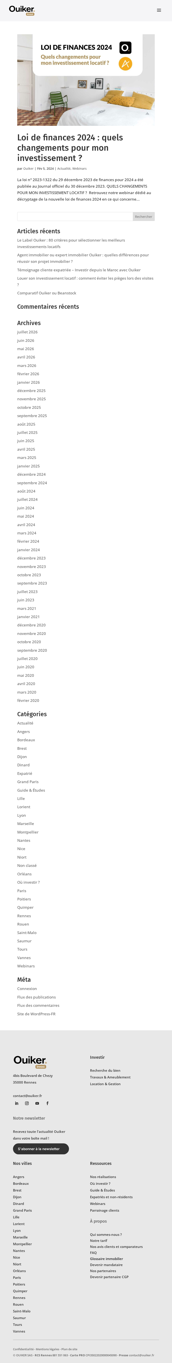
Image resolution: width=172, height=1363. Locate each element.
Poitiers (24, 899)
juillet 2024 (27, 499)
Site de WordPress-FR (36, 1013)
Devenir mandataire (106, 1264)
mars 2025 (26, 457)
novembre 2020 (31, 633)
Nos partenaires (103, 1271)
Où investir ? (28, 882)
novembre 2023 (31, 566)
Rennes (24, 915)
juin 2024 (25, 507)
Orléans (24, 874)
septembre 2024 (32, 482)
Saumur (24, 940)
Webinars (79, 168)
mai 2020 (25, 675)
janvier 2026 (28, 382)
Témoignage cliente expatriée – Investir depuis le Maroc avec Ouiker (79, 269)
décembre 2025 (31, 390)
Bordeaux (26, 739)
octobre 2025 (29, 407)
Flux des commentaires (38, 1005)
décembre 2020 (31, 625)
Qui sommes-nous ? (106, 1234)
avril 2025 (26, 449)
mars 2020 (26, 692)
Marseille (25, 823)
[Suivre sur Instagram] (26, 1103)
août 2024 (26, 491)
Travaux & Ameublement (110, 1077)
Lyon (21, 815)
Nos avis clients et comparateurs (116, 1246)
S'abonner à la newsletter (39, 1149)
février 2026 (28, 373)
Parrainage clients (104, 1210)
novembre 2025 (31, 398)
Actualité (64, 168)
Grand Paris (28, 781)
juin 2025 (25, 440)
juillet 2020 (27, 658)
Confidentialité (23, 1349)
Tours (22, 949)
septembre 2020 (32, 650)
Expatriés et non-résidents (111, 1197)
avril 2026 (26, 357)
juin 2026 (25, 340)
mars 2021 (26, 608)
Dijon (22, 756)
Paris (21, 890)
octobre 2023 (29, 574)
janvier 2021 (28, 616)
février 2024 (28, 541)
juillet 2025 (27, 432)
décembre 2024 (31, 474)
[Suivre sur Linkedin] (16, 1103)
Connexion (27, 988)
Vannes (24, 957)
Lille (21, 798)
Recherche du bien (105, 1070)
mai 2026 (25, 348)
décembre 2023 (31, 558)
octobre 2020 (29, 641)
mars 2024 (26, 533)
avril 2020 (26, 683)
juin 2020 (25, 666)
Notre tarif (98, 1240)
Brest (22, 748)
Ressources (101, 1163)
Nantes (23, 840)
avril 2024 (26, 524)
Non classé (27, 865)
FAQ (93, 1252)
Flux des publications (36, 997)
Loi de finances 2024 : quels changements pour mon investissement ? (70, 147)
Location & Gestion (105, 1084)
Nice (21, 848)
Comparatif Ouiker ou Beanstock (46, 293)
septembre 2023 (32, 583)
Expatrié (24, 773)
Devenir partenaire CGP (109, 1277)
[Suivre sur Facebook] (47, 1103)
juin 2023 (25, 599)
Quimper (25, 907)
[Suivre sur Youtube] (37, 1103)
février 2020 (28, 700)
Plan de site (69, 1349)
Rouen (23, 924)
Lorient (23, 806)
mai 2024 (25, 516)
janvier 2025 (28, 466)
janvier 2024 (28, 549)
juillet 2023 (27, 591)
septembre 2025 (32, 415)
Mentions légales (47, 1349)
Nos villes (22, 1163)
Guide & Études (31, 790)
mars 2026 (26, 365)
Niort (21, 857)
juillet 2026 (27, 331)
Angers (23, 731)
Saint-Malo (27, 932)
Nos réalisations (103, 1176)
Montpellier (28, 832)
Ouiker (28, 168)
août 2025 (26, 424)
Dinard (23, 764)
